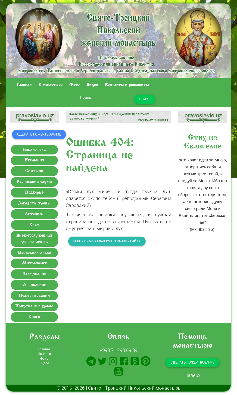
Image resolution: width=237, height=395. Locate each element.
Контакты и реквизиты (127, 85)
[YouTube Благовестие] (118, 371)
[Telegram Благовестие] (91, 361)
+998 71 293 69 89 (118, 350)
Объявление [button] (34, 285)
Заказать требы (34, 203)
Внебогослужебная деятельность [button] (34, 238)
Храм (34, 225)
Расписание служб (34, 182)
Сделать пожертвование (39, 134)
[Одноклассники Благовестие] (135, 361)
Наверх (192, 375)
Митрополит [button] (34, 263)
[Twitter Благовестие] (102, 361)
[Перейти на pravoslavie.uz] (34, 117)
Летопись (34, 214)
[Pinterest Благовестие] (145, 361)
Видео (92, 85)
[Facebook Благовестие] (124, 361)
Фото (74, 85)
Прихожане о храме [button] (34, 306)
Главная (24, 85)
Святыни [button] (34, 171)
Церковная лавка (34, 252)
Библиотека (34, 150)
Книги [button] (34, 317)
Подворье (34, 192)
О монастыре (50, 85)
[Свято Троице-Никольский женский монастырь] (118, 39)
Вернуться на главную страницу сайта (106, 241)
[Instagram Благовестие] (113, 361)
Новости (44, 354)
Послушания (34, 274)
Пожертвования (34, 295)
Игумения (34, 160)
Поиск (144, 99)
